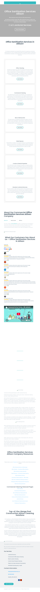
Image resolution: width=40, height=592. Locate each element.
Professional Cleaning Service (20, 503)
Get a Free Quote (20, 29)
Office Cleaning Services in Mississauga (20, 467)
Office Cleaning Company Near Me (20, 471)
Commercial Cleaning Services (20, 490)
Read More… (20, 536)
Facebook (15, 462)
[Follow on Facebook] (19, 580)
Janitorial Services (20, 498)
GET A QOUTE (9, 583)
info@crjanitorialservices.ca (14, 571)
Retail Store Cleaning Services (20, 494)
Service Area (13, 220)
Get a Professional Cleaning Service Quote (20, 501)
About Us (6, 220)
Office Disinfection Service (20, 475)
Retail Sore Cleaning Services (20, 483)
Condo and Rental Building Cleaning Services (20, 496)
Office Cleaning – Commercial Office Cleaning (20, 469)
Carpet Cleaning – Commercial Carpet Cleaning (20, 473)
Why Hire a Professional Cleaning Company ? (20, 479)
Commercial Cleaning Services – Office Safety (20, 477)
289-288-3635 (11, 574)
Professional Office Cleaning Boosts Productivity (20, 481)
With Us (20, 220)
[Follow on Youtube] (21, 580)
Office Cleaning (20, 488)
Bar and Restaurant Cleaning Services (20, 492)
